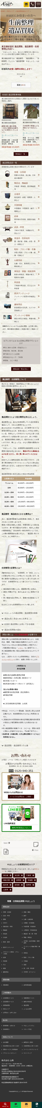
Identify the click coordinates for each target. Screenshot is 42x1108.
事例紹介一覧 (20, 154)
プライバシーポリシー (9, 1053)
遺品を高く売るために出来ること (18, 619)
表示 (23, 85)
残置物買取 (6, 1005)
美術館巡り (6, 1029)
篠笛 (4, 968)
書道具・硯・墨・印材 (30, 934)
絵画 (4, 957)
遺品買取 (26, 1005)
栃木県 (5, 885)
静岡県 (18, 880)
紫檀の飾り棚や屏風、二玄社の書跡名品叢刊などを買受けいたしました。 (10, 129)
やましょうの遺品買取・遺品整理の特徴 (20, 613)
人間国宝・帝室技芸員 (30, 930)
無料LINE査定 (28, 1001)
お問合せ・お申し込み (9, 1012)
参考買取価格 (28, 985)
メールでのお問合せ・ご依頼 (20, 796)
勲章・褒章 (6, 942)
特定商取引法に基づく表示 (11, 1046)
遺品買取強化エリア (22, 11)
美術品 (26, 953)
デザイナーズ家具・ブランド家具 (11, 953)
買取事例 (5, 985)
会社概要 (5, 1042)
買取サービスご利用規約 (10, 1049)
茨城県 (30, 880)
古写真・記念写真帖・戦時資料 (32, 942)
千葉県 (28, 875)
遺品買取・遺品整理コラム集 (16, 746)
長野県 (28, 885)
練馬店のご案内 (28, 1042)
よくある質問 (28, 1009)
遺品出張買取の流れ (12, 630)
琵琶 (25, 964)
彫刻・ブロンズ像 (29, 957)
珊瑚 (4, 919)
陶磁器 (5, 930)
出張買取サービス (8, 998)
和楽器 (5, 961)
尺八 (4, 964)
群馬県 (17, 885)
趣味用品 (5, 972)
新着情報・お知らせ (9, 1025)
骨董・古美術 (7, 912)
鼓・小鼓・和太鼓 (29, 968)
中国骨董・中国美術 (30, 926)
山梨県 (5, 890)
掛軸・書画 (27, 912)
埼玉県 (17, 875)
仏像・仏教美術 (28, 919)
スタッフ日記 (28, 1029)
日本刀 (5, 923)
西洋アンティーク (8, 947)
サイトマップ (28, 1053)
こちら (20, 648)
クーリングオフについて (31, 1049)
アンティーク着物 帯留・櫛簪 (32, 947)
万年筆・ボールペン (30, 972)
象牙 (25, 915)
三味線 (26, 961)
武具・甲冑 (6, 915)
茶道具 (5, 934)
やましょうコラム (29, 1025)
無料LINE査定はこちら (20, 828)
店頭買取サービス (8, 1001)
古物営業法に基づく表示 (31, 1046)
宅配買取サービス (29, 998)
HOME (3, 11)
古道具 (5, 937)
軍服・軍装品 (28, 937)
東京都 (5, 875)
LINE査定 (16, 1106)
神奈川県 (6, 880)
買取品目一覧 (5, 1106)
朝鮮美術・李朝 (7, 926)
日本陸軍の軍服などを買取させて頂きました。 (31, 128)
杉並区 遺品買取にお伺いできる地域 (19, 624)
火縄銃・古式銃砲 (29, 923)
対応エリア (10, 11)
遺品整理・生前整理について (14, 379)
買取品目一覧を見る (20, 369)
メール (26, 1106)
